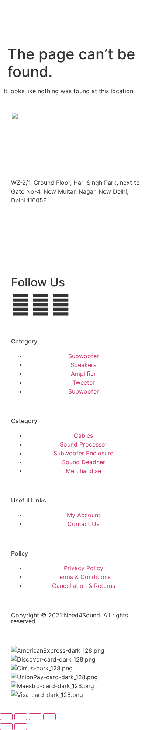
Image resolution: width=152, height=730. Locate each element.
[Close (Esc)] (49, 716)
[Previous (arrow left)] (6, 726)
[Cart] (13, 26)
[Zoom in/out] (6, 716)
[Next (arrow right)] (20, 726)
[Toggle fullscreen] (20, 716)
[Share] (35, 716)
